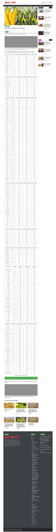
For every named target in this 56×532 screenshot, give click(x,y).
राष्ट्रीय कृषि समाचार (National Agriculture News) (35, 456)
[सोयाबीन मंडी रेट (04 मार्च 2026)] (33, 417)
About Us (13, 5)
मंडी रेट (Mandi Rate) (7, 26)
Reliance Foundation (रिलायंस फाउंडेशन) (35, 497)
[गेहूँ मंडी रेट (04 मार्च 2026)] (9, 403)
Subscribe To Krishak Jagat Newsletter (34, 507)
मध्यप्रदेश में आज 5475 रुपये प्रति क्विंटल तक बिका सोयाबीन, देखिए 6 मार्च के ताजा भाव (32, 411)
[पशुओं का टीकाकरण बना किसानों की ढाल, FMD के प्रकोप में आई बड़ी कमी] (41, 44)
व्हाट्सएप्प (9, 397)
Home (6, 5)
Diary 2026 (34, 514)
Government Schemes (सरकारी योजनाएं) (35, 483)
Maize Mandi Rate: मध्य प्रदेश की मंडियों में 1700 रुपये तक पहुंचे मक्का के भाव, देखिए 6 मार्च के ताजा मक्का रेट (21, 426)
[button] (14, 5)
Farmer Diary (34, 522)
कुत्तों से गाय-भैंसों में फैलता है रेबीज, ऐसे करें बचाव (47, 64)
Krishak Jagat (17, 30)
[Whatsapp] (8, 32)
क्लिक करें (20, 381)
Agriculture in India (35, 449)
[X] (7, 32)
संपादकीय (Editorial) (35, 500)
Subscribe (30, 5)
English (42, 2)
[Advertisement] (21, 42)
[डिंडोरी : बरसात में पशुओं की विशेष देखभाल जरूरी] (41, 59)
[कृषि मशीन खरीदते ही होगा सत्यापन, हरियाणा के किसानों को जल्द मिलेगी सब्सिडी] (41, 12)
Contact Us (41, 5)
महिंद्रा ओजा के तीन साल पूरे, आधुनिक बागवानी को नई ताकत (47, 18)
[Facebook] (5, 32)
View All (50, 7)
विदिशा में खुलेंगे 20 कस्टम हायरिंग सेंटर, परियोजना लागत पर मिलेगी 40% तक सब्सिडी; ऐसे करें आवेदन (47, 26)
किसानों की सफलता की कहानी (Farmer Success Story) (35, 492)
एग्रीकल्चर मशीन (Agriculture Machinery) (34, 487)
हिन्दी (44, 2)
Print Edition (34, 520)
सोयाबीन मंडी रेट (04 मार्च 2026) (31, 424)
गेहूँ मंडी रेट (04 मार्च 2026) (8, 410)
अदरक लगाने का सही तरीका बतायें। (22, 378)
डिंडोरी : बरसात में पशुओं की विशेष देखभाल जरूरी (47, 58)
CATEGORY (21, 5)
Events (26, 5)
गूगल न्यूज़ (33, 396)
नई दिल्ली (14, 30)
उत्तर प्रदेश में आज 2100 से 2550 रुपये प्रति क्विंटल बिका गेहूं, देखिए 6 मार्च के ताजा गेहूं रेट (9, 425)
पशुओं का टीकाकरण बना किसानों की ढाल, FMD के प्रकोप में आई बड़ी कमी (47, 43)
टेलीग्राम (6, 397)
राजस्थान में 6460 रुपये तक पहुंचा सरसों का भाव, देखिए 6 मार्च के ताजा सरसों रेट (21, 411)
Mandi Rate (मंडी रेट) (35, 476)
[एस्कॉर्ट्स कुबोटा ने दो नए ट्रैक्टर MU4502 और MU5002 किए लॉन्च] (41, 34)
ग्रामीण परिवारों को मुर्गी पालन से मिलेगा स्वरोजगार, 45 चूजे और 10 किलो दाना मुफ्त (47, 51)
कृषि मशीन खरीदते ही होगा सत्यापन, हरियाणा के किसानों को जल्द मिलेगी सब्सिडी (47, 11)
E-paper (18, 5)
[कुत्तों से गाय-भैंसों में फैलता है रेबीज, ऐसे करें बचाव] (41, 65)
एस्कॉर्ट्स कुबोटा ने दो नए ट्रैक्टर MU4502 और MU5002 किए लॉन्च (47, 33)
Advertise (35, 5)
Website (33, 518)
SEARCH (9, 5)
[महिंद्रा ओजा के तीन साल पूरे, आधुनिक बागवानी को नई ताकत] (41, 19)
